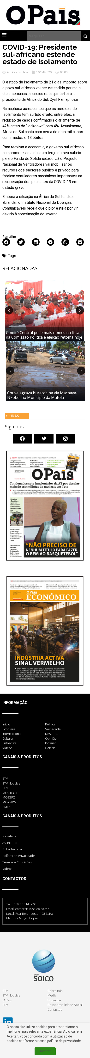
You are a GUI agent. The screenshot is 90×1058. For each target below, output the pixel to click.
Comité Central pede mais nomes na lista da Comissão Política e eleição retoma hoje (44, 335)
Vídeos (7, 869)
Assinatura (9, 842)
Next (80, 310)
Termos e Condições (17, 862)
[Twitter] (44, 439)
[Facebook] (22, 439)
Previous (9, 310)
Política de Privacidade (18, 855)
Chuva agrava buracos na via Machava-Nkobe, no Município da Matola (42, 395)
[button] (4, 34)
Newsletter (10, 836)
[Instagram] (65, 439)
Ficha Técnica (12, 849)
